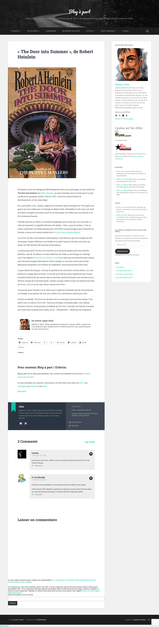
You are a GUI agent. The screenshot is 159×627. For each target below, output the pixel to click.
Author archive (21, 423)
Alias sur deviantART (123, 207)
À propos (15, 31)
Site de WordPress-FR (124, 278)
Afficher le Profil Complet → (125, 119)
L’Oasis (125, 31)
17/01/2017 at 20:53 (39, 480)
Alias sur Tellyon (122, 185)
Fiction (89, 31)
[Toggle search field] (147, 31)
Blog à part (79, 11)
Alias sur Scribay (122, 179)
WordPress (51, 31)
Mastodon (22, 391)
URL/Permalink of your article (20, 595)
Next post (75, 426)
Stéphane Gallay (122, 84)
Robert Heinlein (47, 193)
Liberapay (22, 386)
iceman (35, 453)
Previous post (77, 422)
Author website (26, 423)
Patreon (33, 386)
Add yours (90, 442)
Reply (91, 454)
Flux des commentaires (124, 274)
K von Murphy (38, 477)
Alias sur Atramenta (123, 171)
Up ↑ (149, 620)
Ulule (45, 386)
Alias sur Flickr (121, 215)
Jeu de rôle (32, 31)
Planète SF (88, 413)
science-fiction (83, 416)
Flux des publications (124, 271)
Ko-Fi (82, 383)
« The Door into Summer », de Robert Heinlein (55, 54)
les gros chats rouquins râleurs (67, 232)
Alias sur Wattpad (122, 190)
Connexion (120, 267)
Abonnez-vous (122, 251)
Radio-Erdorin (107, 31)
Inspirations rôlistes (84, 410)
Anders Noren (139, 620)
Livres (74, 410)
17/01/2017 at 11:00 (39, 456)
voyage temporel (78, 413)
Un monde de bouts (71, 31)
